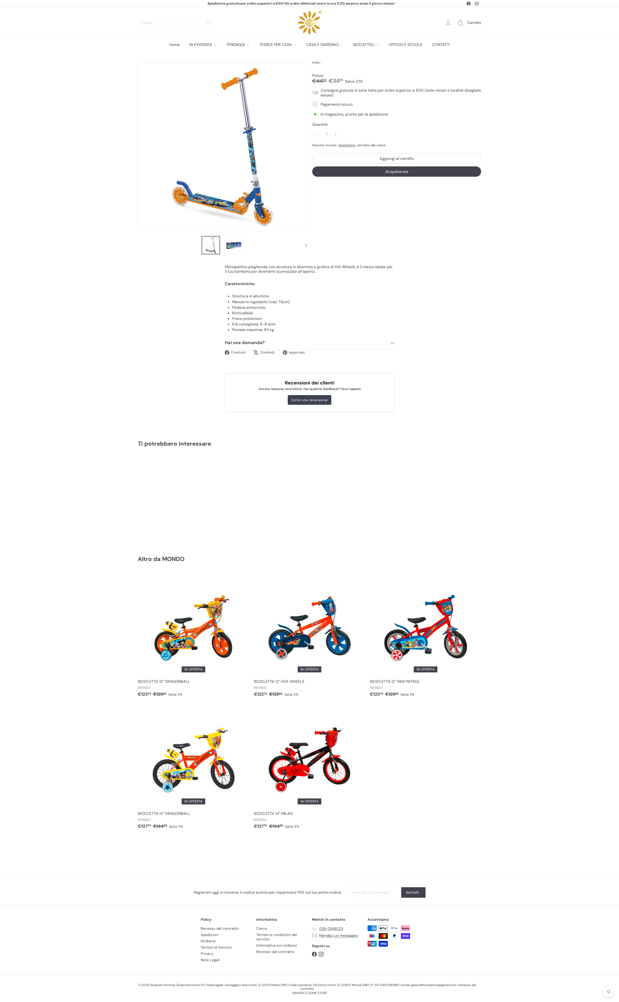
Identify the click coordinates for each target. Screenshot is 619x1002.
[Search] (209, 22)
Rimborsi (208, 941)
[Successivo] (304, 245)
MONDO (173, 559)
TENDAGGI (236, 44)
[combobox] (176, 22)
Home (174, 44)
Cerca (261, 928)
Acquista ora (396, 171)
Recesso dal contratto (220, 928)
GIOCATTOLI (364, 44)
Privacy (207, 953)
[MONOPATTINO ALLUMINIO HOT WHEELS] (164, 498)
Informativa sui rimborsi (276, 945)
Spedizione (346, 145)
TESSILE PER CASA (276, 44)
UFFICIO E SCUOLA (405, 44)
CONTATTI (441, 44)
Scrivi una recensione (309, 400)
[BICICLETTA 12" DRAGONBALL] (193, 637)
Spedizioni (209, 934)
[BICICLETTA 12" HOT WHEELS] (309, 637)
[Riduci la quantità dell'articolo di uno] (317, 134)
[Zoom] (222, 147)
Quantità (320, 124)
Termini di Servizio (216, 947)
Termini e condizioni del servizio (276, 937)
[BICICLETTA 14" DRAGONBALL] (193, 769)
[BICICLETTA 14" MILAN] (309, 769)
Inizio (316, 62)
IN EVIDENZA (201, 44)
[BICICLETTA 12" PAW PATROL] (425, 637)
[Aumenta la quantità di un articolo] (335, 134)
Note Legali (210, 960)
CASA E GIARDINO (322, 44)
